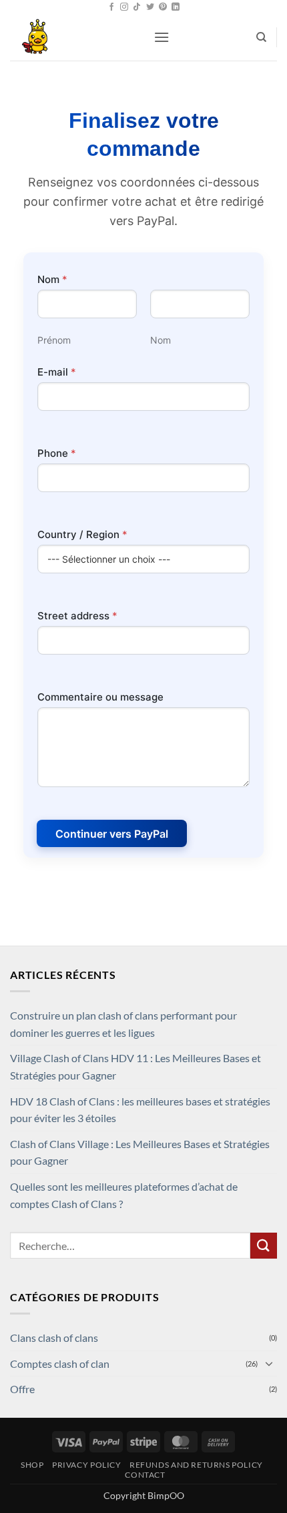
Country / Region (82, 534)
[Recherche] (261, 37)
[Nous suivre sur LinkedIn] (176, 7)
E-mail (56, 372)
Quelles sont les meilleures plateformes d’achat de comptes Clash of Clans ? (124, 1195)
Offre (22, 1388)
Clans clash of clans (54, 1337)
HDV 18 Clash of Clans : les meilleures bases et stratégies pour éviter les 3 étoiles (140, 1110)
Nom (160, 340)
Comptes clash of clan (59, 1363)
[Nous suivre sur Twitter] (150, 7)
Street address (77, 615)
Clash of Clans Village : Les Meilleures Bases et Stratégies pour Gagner (140, 1152)
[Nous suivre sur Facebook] (111, 7)
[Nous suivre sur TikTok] (137, 7)
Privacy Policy (86, 1465)
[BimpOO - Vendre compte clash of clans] (77, 37)
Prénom (54, 340)
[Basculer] (269, 1363)
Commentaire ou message (100, 697)
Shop (32, 1465)
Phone (56, 453)
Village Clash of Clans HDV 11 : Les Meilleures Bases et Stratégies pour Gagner (135, 1066)
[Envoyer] (263, 1246)
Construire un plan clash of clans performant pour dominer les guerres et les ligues (123, 1024)
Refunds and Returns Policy (196, 1465)
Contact (145, 1475)
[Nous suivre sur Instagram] (124, 7)
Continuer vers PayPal (111, 833)
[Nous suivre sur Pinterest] (163, 7)
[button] (162, 37)
